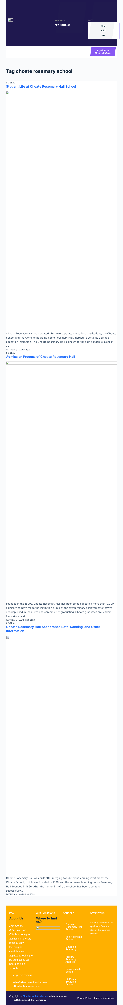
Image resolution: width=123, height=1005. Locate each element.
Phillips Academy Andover (71, 959)
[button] (47, 52)
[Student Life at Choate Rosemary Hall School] (61, 211)
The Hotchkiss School (74, 938)
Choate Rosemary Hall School (74, 927)
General (10, 83)
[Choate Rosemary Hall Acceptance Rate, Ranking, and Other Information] (61, 756)
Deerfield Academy (71, 948)
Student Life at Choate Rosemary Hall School (41, 86)
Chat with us (104, 31)
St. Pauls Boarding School (71, 982)
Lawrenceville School (73, 970)
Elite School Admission (35, 996)
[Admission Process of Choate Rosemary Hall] (61, 481)
